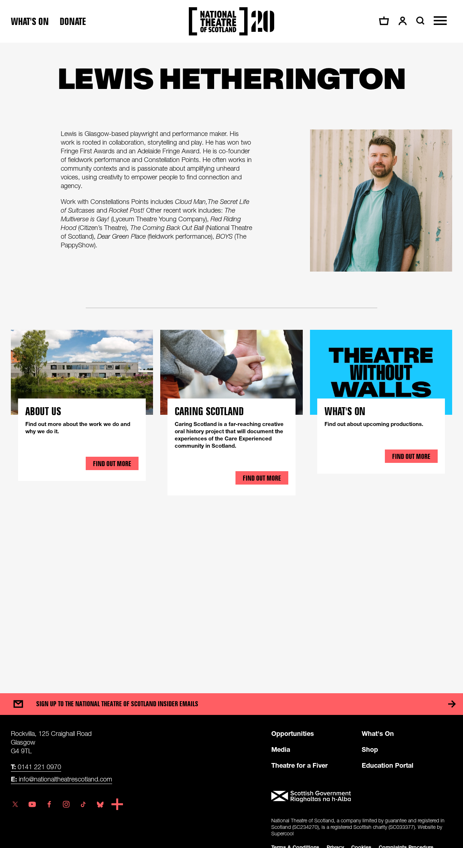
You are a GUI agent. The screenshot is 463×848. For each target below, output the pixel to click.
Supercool (282, 833)
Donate (73, 21)
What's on (30, 21)
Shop (370, 749)
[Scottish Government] (361, 796)
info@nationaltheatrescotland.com (61, 779)
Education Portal (387, 765)
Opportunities (292, 733)
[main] (231, 361)
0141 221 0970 (36, 767)
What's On (378, 733)
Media (280, 749)
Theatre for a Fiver (299, 765)
